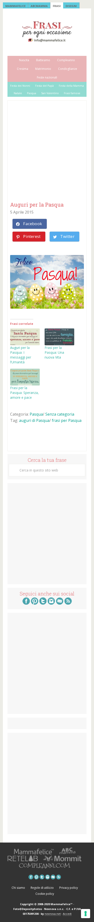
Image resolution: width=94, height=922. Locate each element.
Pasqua (36, 414)
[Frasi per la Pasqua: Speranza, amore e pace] (25, 377)
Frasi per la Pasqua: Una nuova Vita (54, 352)
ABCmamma (39, 6)
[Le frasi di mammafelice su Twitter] (43, 603)
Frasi (57, 6)
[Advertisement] (47, 151)
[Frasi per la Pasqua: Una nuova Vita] (59, 336)
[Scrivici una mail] (59, 603)
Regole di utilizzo (42, 888)
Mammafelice (15, 6)
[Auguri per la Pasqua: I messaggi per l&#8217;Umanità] (25, 336)
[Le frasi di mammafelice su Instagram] (51, 603)
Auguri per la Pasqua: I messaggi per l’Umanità (20, 354)
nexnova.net (53, 913)
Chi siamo (18, 888)
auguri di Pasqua (34, 420)
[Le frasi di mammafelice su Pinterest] (34, 603)
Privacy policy (68, 888)
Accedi (67, 913)
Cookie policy (44, 894)
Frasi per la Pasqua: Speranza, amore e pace (24, 393)
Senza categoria (59, 414)
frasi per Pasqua (66, 420)
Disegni (71, 6)
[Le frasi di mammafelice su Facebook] (26, 603)
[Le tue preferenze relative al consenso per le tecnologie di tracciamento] (85, 913)
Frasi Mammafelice (47, 31)
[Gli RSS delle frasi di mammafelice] (68, 603)
